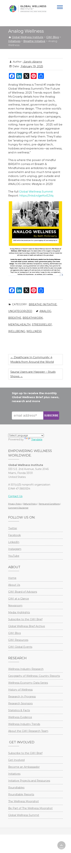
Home (12, 578)
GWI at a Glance (18, 598)
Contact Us (15, 496)
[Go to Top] (61, 845)
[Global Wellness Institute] (27, 8)
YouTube (13, 555)
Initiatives (14, 773)
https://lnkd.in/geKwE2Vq (36, 195)
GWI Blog (14, 633)
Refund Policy (30, 504)
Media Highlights (19, 612)
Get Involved (16, 760)
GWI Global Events (20, 646)
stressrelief (42, 324)
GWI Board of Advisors (22, 591)
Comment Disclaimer (18, 508)
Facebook (14, 535)
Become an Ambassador (24, 767)
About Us (14, 584)
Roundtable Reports (21, 794)
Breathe (14, 317)
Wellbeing (16, 331)
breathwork (33, 317)
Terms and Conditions (49, 504)
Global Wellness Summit (36, 191)
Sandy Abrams (32, 61)
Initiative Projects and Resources (29, 780)
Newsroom (15, 605)
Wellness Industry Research (26, 669)
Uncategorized (20, 311)
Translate (36, 439)
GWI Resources (18, 640)
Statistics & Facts (19, 710)
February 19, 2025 (31, 66)
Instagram (14, 549)
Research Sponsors (20, 703)
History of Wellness (20, 689)
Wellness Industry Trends (24, 724)
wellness (34, 331)
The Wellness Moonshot (23, 801)
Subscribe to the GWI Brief (25, 619)
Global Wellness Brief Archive (26, 626)
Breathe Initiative (43, 304)
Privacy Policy (15, 504)
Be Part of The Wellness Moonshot (30, 808)
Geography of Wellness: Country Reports (34, 676)
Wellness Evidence (20, 717)
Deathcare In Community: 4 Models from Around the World (32, 359)
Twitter (12, 528)
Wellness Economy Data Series (28, 682)
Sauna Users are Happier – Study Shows (33, 374)
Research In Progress (22, 696)
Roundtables (16, 787)
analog (45, 311)
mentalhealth (19, 324)
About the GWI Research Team (28, 731)
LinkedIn (13, 542)
